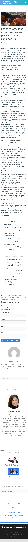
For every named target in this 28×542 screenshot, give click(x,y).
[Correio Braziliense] (7, 2)
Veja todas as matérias (14, 369)
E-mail (3, 326)
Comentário (5, 312)
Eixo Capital (10, 44)
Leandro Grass (20, 297)
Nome (3, 319)
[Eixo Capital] (20, 2)
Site (2, 333)
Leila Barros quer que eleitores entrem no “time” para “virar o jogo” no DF (14, 505)
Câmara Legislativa (11, 295)
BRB (4, 295)
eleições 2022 (11, 297)
